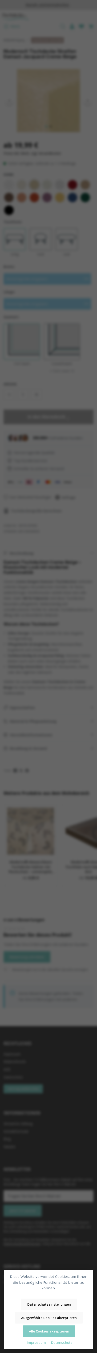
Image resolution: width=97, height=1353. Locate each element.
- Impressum (35, 1342)
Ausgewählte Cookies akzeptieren (49, 1318)
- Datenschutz (61, 1342)
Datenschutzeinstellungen (49, 1304)
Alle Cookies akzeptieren (49, 1331)
